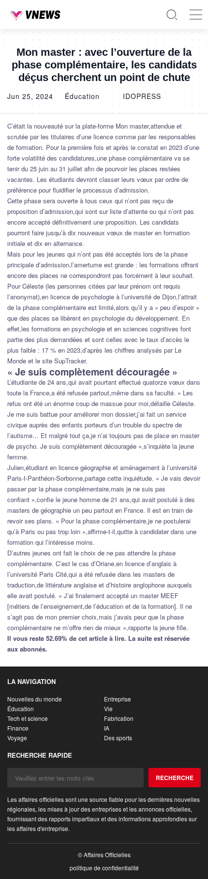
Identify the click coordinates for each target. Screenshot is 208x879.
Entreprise (117, 699)
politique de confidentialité (104, 867)
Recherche (174, 777)
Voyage (17, 737)
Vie (108, 708)
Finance (18, 728)
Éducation (20, 708)
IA (106, 728)
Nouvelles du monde (34, 699)
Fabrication (119, 718)
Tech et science (27, 718)
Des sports (118, 737)
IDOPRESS (142, 96)
